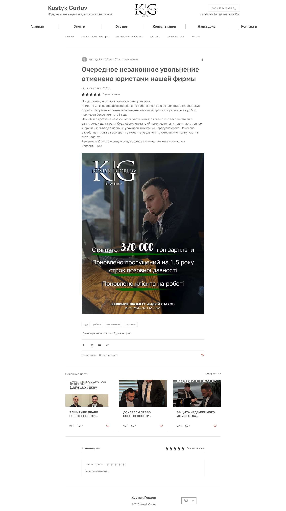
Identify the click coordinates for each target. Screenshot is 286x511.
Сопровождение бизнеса (129, 36)
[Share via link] (107, 344)
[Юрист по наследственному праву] (143, 393)
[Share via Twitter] (91, 344)
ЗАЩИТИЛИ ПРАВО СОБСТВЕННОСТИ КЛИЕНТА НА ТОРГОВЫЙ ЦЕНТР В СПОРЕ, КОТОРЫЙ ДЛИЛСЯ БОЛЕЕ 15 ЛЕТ (88, 414)
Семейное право (176, 36)
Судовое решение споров (95, 36)
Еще (194, 36)
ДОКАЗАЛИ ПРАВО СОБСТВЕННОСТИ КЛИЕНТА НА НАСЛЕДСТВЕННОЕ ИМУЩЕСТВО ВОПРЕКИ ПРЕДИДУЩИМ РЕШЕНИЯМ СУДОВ (140, 414)
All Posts (69, 36)
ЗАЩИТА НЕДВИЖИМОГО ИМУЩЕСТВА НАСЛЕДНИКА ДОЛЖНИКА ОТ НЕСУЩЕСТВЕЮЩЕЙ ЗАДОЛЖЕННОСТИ (196, 414)
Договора (155, 36)
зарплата (130, 324)
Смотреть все (213, 373)
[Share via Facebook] (83, 344)
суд (86, 324)
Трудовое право (122, 333)
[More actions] (202, 59)
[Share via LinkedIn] (99, 344)
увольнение (113, 324)
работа (97, 324)
